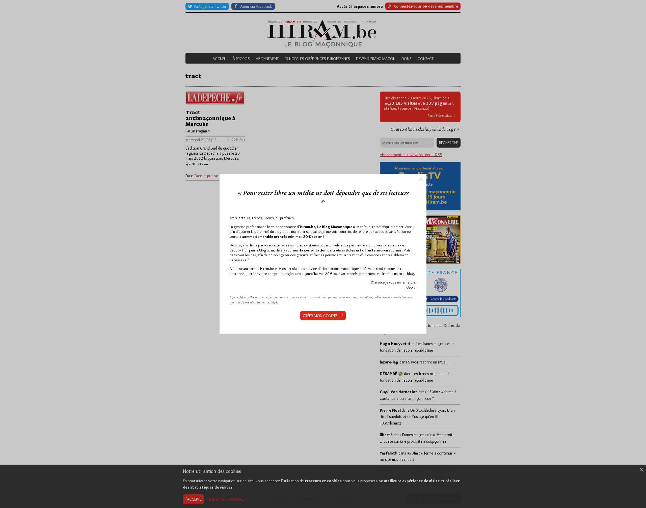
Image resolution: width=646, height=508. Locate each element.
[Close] (420, 179)
